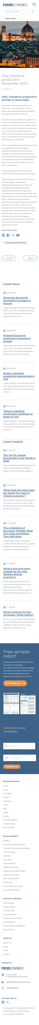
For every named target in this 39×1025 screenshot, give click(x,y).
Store (5, 947)
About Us (7, 943)
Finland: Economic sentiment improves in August (17, 338)
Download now (13, 683)
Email (6, 752)
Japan (5, 812)
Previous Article (10, 258)
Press (5, 950)
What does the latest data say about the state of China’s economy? (19, 493)
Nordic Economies (11, 875)
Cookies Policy (23, 1011)
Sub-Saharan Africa (11, 890)
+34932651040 (12, 988)
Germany (7, 801)
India (5, 805)
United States (9, 824)
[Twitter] (7, 1002)
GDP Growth (8, 903)
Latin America (9, 863)
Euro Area (7, 794)
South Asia (7, 882)
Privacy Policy (9, 1011)
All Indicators (8, 930)
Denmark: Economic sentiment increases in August (17, 300)
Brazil (5, 786)
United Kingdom (10, 820)
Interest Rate (9, 911)
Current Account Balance (14, 926)
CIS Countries (9, 852)
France (6, 797)
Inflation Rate (9, 907)
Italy (5, 809)
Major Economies (10, 867)
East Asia (7, 856)
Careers (6, 954)
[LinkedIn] (3, 1002)
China (5, 790)
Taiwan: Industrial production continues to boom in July (18, 414)
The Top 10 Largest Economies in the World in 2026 (19, 458)
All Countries (8, 827)
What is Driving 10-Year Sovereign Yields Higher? (18, 613)
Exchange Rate (10, 915)
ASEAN (6, 841)
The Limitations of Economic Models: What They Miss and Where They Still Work (18, 532)
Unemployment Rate (12, 918)
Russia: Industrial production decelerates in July (19, 376)
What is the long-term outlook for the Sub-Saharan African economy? (16, 573)
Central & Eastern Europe (14, 845)
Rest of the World (10, 879)
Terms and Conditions (14, 1014)
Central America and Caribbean (16, 848)
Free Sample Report (16, 242)
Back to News (10, 18)
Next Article (30, 258)
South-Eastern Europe (13, 886)
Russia (6, 816)
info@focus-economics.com (18, 982)
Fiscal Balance (9, 922)
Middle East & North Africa (14, 871)
